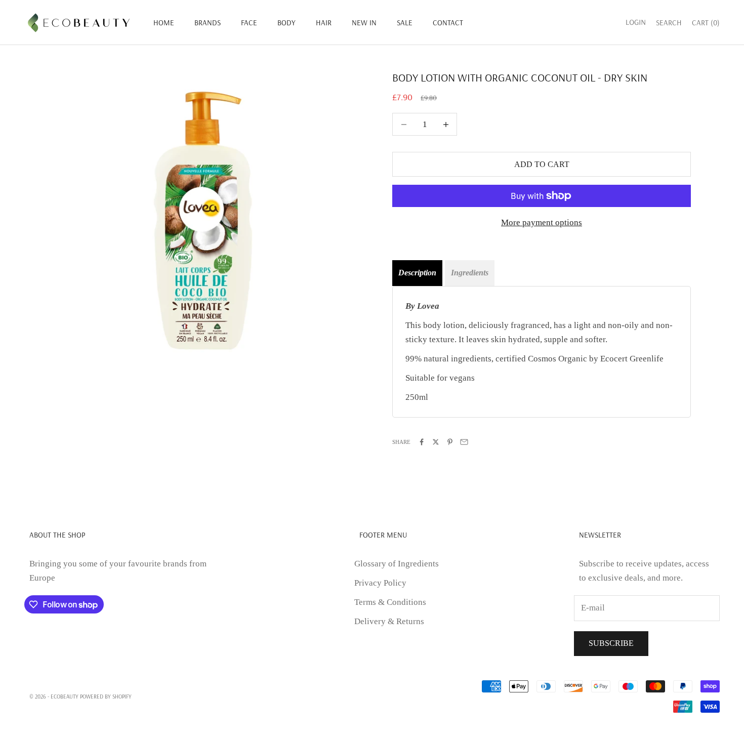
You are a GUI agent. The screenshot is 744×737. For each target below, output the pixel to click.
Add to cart (541, 164)
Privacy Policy (380, 583)
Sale (404, 22)
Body (286, 22)
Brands (207, 22)
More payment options (541, 222)
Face (249, 22)
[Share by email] (464, 442)
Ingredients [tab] (469, 272)
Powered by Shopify (106, 696)
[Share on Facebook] (422, 442)
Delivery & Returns (389, 621)
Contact (448, 22)
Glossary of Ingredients (396, 563)
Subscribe (611, 643)
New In (364, 22)
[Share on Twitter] (436, 442)
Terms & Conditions (390, 602)
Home (163, 22)
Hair (324, 22)
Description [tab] (417, 272)
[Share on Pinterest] (450, 442)
